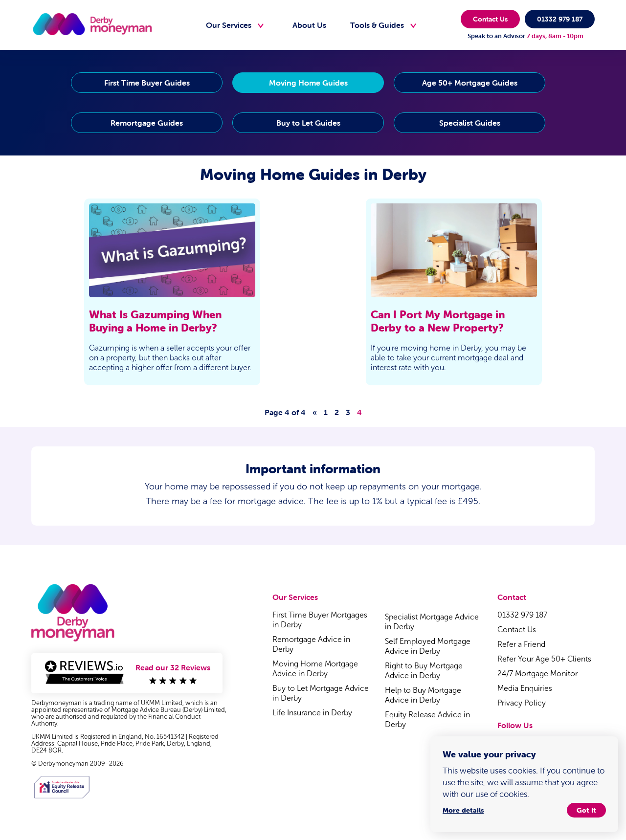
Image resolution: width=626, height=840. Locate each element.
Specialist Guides (469, 123)
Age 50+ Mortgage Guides (469, 83)
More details (463, 810)
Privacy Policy (521, 703)
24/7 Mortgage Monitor (537, 673)
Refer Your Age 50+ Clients (544, 659)
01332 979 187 (559, 19)
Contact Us (490, 19)
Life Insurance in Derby (312, 712)
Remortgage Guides (147, 123)
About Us (309, 25)
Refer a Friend (521, 644)
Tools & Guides (377, 25)
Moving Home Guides (308, 83)
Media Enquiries (524, 688)
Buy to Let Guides (308, 123)
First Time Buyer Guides (147, 83)
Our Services (228, 25)
